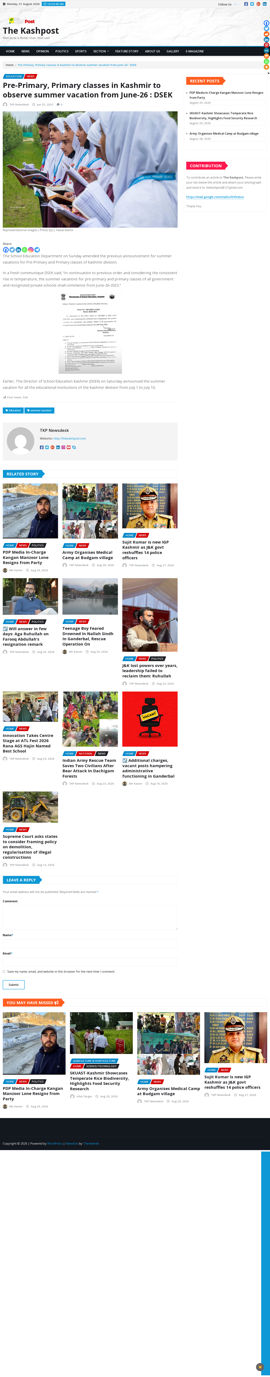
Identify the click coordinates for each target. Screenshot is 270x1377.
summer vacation (40, 410)
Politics (61, 51)
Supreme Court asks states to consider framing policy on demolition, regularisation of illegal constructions (30, 846)
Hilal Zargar (84, 1096)
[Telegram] (37, 250)
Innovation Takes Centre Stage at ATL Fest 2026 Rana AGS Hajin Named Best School (28, 743)
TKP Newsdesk (19, 104)
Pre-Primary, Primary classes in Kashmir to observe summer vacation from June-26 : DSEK (77, 65)
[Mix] (266, 56)
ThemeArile (91, 1143)
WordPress (54, 1143)
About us (152, 51)
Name (8, 935)
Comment (10, 901)
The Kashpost (31, 30)
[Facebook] (6, 250)
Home (10, 51)
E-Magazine (195, 51)
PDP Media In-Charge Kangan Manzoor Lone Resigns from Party (25, 557)
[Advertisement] (264, 1205)
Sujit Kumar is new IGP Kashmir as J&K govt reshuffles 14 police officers (145, 549)
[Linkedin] (18, 250)
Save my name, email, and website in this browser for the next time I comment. (61, 972)
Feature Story (126, 51)
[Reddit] (266, 34)
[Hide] (268, 73)
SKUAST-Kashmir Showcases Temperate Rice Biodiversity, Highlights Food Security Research (99, 1080)
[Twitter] (12, 250)
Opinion (42, 51)
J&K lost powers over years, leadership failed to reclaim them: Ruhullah (149, 671)
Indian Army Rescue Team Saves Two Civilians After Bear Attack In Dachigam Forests (89, 768)
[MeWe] (266, 50)
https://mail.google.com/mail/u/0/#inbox (215, 197)
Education (15, 410)
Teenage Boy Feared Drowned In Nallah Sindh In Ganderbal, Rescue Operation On (88, 636)
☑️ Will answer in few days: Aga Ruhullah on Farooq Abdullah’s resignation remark (26, 636)
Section (100, 51)
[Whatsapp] (24, 250)
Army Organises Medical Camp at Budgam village (87, 554)
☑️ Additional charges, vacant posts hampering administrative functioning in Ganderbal (148, 768)
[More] (266, 67)
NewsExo (72, 1143)
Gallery (173, 51)
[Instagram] (31, 250)
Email (7, 953)
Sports (81, 51)
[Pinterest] (266, 45)
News (25, 51)
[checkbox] (260, 1367)
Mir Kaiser (16, 570)
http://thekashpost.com (69, 438)
